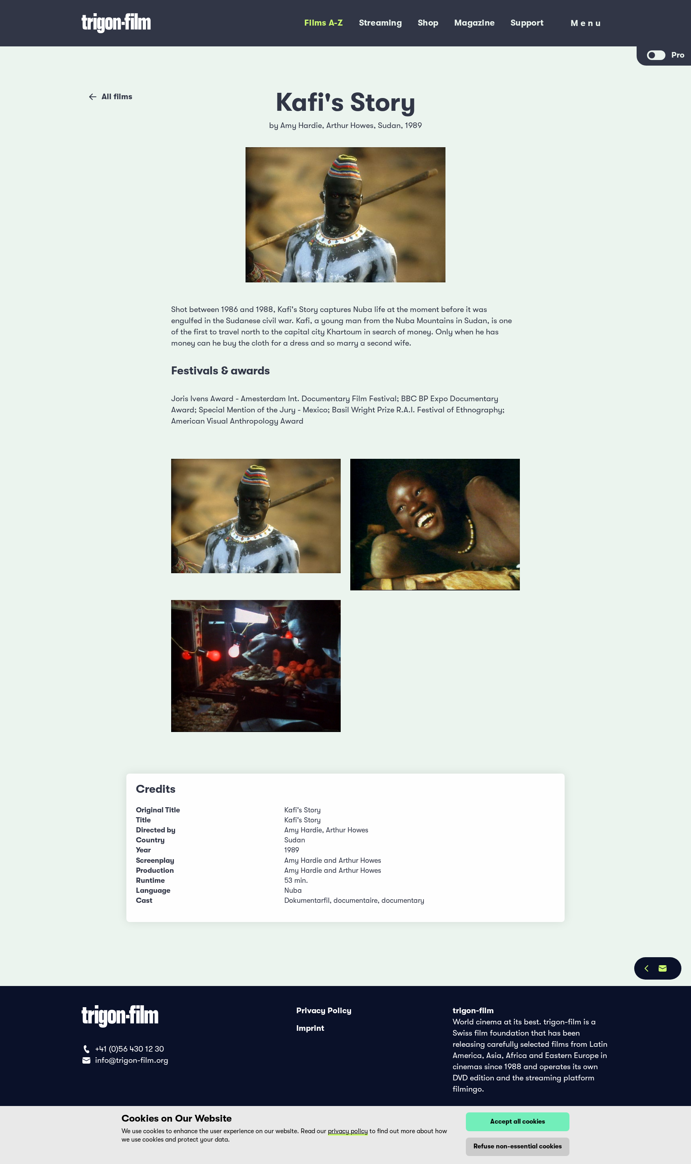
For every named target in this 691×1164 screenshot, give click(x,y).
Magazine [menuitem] (474, 23)
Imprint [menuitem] (310, 1028)
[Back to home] (149, 23)
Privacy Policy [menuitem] (323, 1010)
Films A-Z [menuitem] (323, 23)
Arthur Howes (349, 125)
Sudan (389, 125)
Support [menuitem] (527, 23)
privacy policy (348, 1131)
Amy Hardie (301, 125)
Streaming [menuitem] (380, 23)
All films (117, 96)
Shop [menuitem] (428, 23)
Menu (587, 25)
